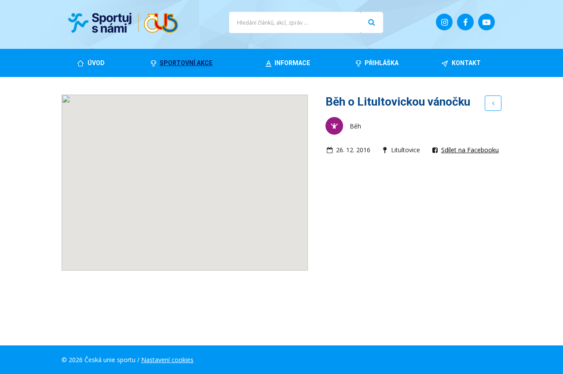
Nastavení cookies (167, 360)
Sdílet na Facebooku (470, 150)
